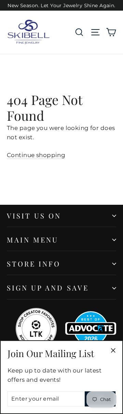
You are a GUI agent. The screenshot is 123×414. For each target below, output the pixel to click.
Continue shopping (36, 155)
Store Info (34, 263)
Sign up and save (48, 287)
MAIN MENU (32, 239)
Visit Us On (34, 215)
